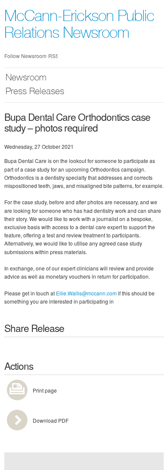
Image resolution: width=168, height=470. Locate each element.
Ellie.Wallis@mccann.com (86, 293)
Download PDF (50, 420)
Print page (45, 390)
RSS (53, 55)
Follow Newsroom (25, 55)
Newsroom (26, 78)
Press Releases (35, 92)
